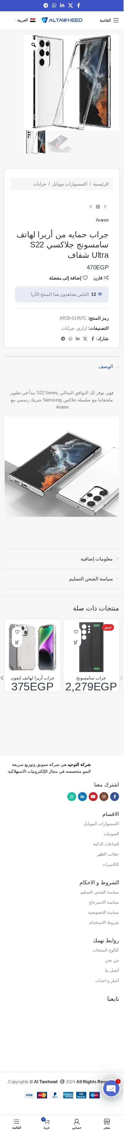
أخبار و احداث (107, 980)
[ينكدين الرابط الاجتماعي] (62, 5)
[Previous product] (105, 207)
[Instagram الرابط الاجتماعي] (103, 796)
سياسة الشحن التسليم (99, 892)
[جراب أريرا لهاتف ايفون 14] (32, 647)
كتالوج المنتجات (106, 950)
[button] (76, 642)
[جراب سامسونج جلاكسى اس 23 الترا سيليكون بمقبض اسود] (91, 647)
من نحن (112, 960)
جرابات (39, 183)
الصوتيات (111, 833)
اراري (82, 328)
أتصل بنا (112, 970)
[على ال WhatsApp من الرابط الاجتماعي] (54, 5)
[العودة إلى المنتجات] (98, 207)
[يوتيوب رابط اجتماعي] (93, 796)
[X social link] (70, 5)
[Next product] (90, 207)
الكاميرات (110, 864)
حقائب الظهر (108, 854)
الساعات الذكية (106, 843)
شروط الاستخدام (104, 922)
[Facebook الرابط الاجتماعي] (78, 5)
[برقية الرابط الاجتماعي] (45, 5)
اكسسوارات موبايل (69, 183)
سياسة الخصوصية (103, 912)
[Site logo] (61, 19)
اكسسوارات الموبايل (101, 823)
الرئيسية (101, 183)
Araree (102, 219)
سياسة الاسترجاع (104, 902)
